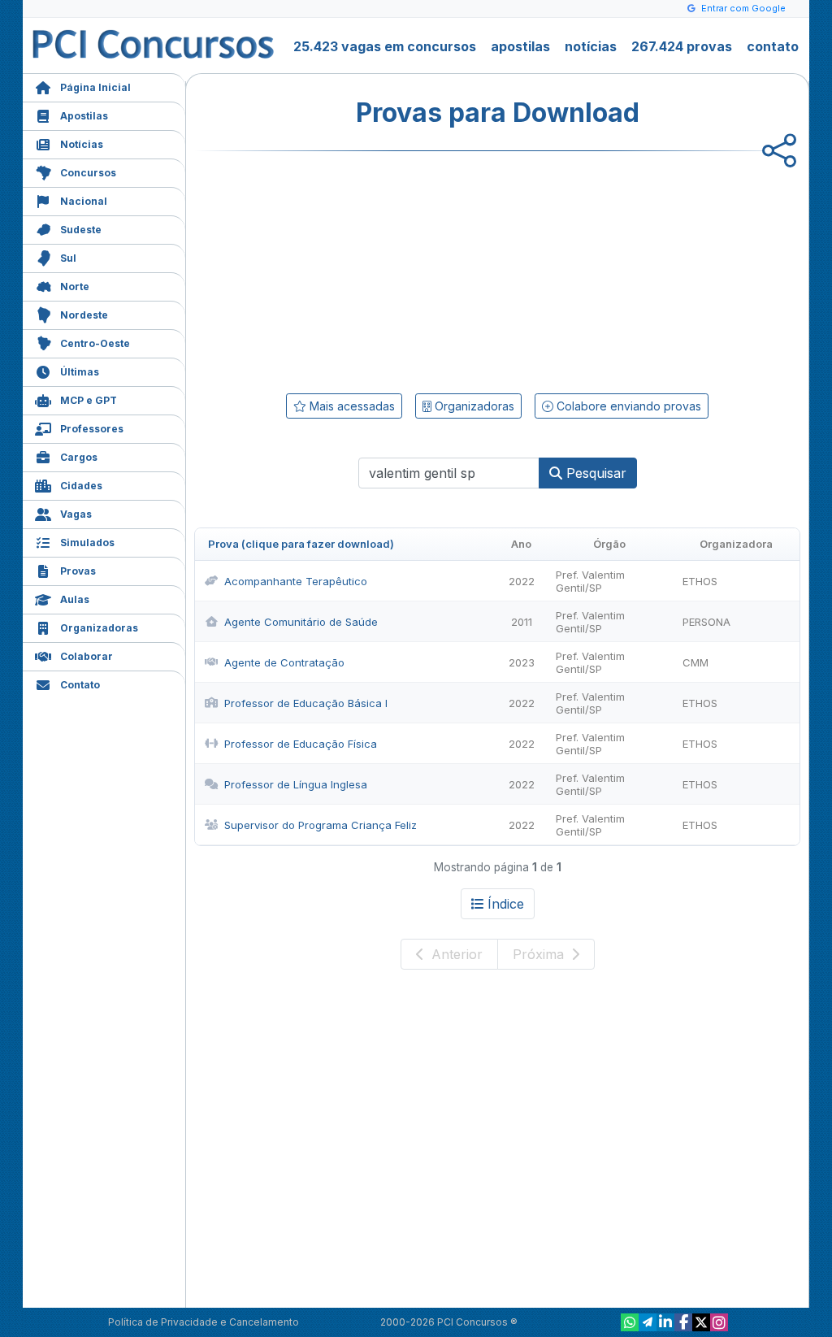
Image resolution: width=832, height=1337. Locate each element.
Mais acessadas (350, 406)
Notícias (81, 144)
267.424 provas (681, 46)
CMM (695, 662)
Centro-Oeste (95, 343)
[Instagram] (719, 1322)
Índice (506, 904)
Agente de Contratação (284, 662)
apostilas (520, 46)
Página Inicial (95, 87)
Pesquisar (594, 473)
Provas (78, 571)
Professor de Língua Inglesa (295, 784)
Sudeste (81, 230)
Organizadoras (99, 628)
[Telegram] (647, 1322)
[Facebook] (683, 1322)
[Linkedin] (665, 1322)
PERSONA (706, 621)
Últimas (79, 372)
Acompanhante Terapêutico (295, 581)
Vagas (76, 514)
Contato (80, 685)
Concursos (88, 173)
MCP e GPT (88, 400)
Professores (92, 429)
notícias (591, 46)
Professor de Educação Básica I (306, 703)
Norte (74, 286)
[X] (701, 1322)
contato (773, 46)
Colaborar (86, 656)
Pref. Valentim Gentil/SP (590, 581)
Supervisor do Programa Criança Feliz (320, 824)
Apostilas (84, 116)
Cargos (79, 457)
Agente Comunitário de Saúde (301, 621)
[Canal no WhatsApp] (630, 1322)
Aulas (74, 599)
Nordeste (84, 315)
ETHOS (699, 581)
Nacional (83, 201)
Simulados (87, 542)
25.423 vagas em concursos (384, 46)
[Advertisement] (365, 269)
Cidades (81, 486)
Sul (68, 258)
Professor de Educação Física (300, 743)
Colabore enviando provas (627, 406)
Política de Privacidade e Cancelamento (203, 1322)
